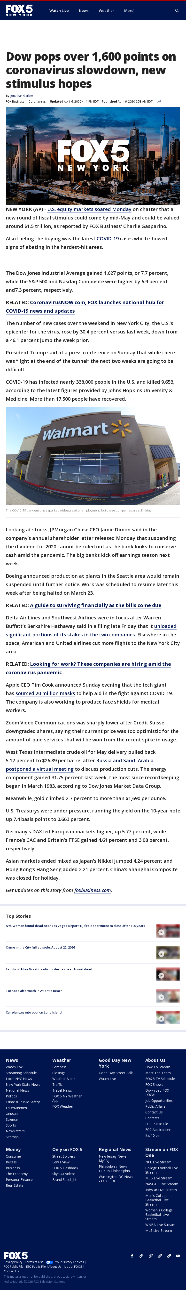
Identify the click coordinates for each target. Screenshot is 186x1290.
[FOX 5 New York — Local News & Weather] (22, 10)
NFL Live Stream (158, 1162)
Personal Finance (19, 1179)
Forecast (59, 1067)
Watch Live (14, 1067)
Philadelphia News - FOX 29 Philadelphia (114, 1168)
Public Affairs (155, 1106)
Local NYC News (19, 1078)
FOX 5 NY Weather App (67, 1098)
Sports (11, 1125)
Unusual (12, 1113)
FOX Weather (62, 1106)
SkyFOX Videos (64, 1173)
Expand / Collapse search (177, 11)
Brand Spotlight (64, 1179)
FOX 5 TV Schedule (160, 1078)
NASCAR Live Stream (161, 1184)
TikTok (151, 1256)
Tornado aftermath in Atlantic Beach (34, 991)
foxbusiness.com (92, 890)
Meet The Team (158, 1073)
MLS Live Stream (158, 1230)
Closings (58, 1073)
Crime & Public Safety (23, 1102)
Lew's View (61, 1162)
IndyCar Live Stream (161, 1189)
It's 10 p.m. (153, 1135)
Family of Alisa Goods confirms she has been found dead (49, 969)
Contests (152, 1118)
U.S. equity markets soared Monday (89, 209)
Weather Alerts (64, 1078)
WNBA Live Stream (160, 1224)
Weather (61, 1060)
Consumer (14, 1156)
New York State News (23, 1084)
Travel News (62, 1090)
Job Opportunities (159, 1100)
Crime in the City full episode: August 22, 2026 (40, 947)
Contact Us (154, 1112)
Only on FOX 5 (67, 1149)
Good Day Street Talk (116, 1073)
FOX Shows (154, 1084)
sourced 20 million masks (45, 693)
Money (13, 1149)
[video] (168, 931)
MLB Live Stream (158, 1178)
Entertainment (17, 1107)
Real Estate (14, 1185)
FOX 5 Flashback (65, 1168)
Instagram (141, 1256)
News (12, 1060)
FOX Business (15, 101)
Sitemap (12, 1137)
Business (13, 1168)
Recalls (11, 1162)
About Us (155, 1060)
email (178, 1256)
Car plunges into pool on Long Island (34, 1012)
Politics (11, 1096)
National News (17, 1090)
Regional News (115, 1149)
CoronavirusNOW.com (57, 302)
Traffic (57, 1084)
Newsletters (15, 1131)
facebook (132, 1256)
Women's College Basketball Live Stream (159, 1214)
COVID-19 (108, 238)
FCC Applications (158, 1129)
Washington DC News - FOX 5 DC (116, 1178)
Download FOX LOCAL (157, 1092)
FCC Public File (156, 1123)
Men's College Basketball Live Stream (157, 1200)
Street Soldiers (63, 1156)
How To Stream (157, 1067)
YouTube (160, 1256)
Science (12, 1119)
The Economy (17, 1173)
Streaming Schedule (21, 1073)
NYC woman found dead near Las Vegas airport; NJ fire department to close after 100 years (75, 926)
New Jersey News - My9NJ (114, 1158)
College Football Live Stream (161, 1170)
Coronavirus (37, 101)
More (128, 10)
